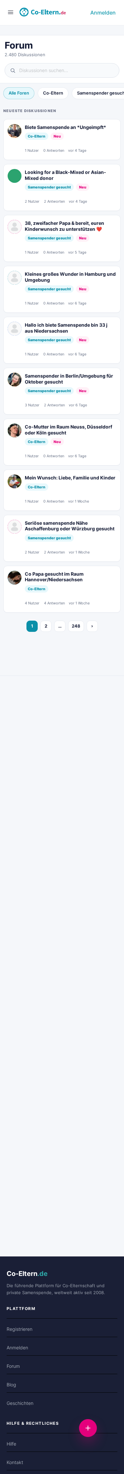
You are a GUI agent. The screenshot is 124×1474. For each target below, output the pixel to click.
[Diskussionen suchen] (62, 70)
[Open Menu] (11, 12)
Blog (11, 1384)
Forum (13, 1366)
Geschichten (20, 1403)
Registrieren (19, 1329)
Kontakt (15, 1462)
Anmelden (103, 12)
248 (76, 626)
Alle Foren (19, 93)
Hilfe (11, 1444)
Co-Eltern (53, 93)
